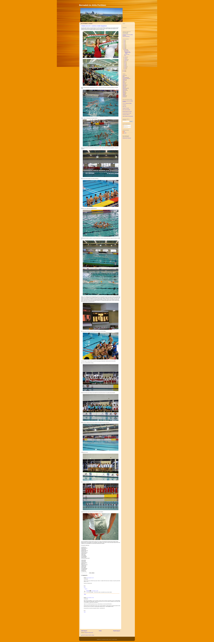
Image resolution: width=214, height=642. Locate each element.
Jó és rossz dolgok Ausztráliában (127, 103)
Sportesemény (125, 90)
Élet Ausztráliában (125, 77)
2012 (124, 48)
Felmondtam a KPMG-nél (126, 114)
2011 (124, 70)
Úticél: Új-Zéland (126, 50)
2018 (124, 41)
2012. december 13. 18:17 (90, 577)
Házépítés (124, 79)
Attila (124, 131)
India (123, 81)
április (125, 65)
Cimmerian (109, 639)
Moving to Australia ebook (126, 36)
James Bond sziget (126, 54)
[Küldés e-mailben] (89, 572)
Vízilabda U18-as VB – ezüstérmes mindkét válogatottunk (94, 25)
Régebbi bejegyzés (116, 630)
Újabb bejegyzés (84, 630)
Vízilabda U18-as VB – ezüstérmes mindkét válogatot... (127, 52)
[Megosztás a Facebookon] (92, 572)
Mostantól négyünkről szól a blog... (127, 111)
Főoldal (100, 630)
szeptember (126, 59)
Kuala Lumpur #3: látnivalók (126, 109)
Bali (123, 76)
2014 (124, 46)
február (125, 67)
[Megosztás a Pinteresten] (93, 572)
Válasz (85, 594)
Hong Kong (124, 80)
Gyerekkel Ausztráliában (126, 78)
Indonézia (124, 82)
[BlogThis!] (90, 572)
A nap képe (124, 75)
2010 (124, 71)
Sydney (124, 91)
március (125, 66)
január (125, 68)
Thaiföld (124, 94)
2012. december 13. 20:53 (90, 597)
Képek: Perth (124, 106)
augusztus (125, 60)
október (125, 58)
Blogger (116, 639)
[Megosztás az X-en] (91, 572)
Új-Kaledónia (124, 95)
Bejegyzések (126, 125)
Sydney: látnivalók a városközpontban (128, 116)
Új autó (125, 55)
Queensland (124, 89)
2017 (124, 42)
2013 (124, 47)
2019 (124, 40)
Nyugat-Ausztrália (125, 88)
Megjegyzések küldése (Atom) (89, 632)
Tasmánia (124, 93)
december (125, 49)
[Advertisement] (128, 145)
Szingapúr (124, 92)
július (125, 61)
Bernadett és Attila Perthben (92, 5)
